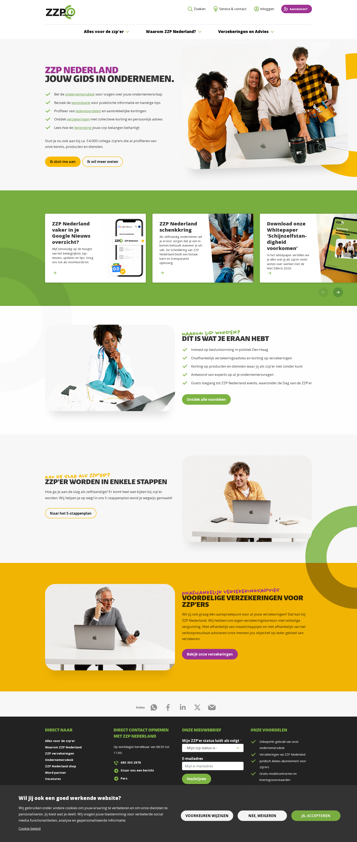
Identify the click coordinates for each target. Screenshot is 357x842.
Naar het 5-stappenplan (71, 513)
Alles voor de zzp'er (60, 741)
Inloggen (267, 9)
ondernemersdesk (80, 94)
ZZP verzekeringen (59, 753)
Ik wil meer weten (102, 161)
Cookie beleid (30, 828)
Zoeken (200, 9)
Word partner (55, 772)
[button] (338, 292)
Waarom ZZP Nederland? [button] (171, 31)
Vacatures (53, 779)
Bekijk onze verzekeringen (210, 654)
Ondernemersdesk (59, 760)
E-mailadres (192, 758)
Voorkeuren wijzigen (207, 815)
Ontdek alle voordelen (206, 399)
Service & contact (232, 9)
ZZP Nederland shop (60, 766)
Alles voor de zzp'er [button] (104, 31)
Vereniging (83, 127)
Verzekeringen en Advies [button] (243, 31)
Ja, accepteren (315, 815)
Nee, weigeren (262, 815)
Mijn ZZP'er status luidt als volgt (210, 740)
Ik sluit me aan (63, 161)
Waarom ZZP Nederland (63, 747)
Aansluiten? (299, 9)
